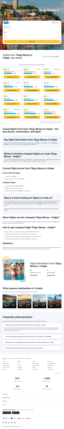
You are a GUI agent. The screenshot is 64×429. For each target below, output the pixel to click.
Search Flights (32, 41)
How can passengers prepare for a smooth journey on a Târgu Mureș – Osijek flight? (29, 336)
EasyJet (34, 367)
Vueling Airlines (50, 365)
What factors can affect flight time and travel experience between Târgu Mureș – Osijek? (30, 342)
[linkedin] (12, 422)
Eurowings (20, 367)
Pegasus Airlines (35, 365)
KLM (18, 363)
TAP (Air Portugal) (6, 367)
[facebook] (3, 422)
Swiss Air (4, 369)
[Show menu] (60, 2)
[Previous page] (55, 373)
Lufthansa (49, 361)
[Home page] (5, 2)
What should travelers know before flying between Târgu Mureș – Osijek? (26, 325)
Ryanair (19, 361)
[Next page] (60, 373)
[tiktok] (15, 422)
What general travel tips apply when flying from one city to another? (24, 348)
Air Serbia (20, 369)
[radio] (4, 358)
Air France (20, 365)
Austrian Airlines (35, 363)
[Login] (56, 2)
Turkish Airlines (6, 363)
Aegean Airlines (6, 365)
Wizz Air (4, 361)
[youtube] (9, 422)
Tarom (33, 361)
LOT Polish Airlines (51, 363)
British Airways (50, 369)
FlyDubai (49, 367)
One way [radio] (11, 22)
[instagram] (6, 422)
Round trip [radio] (6, 22)
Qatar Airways (35, 369)
